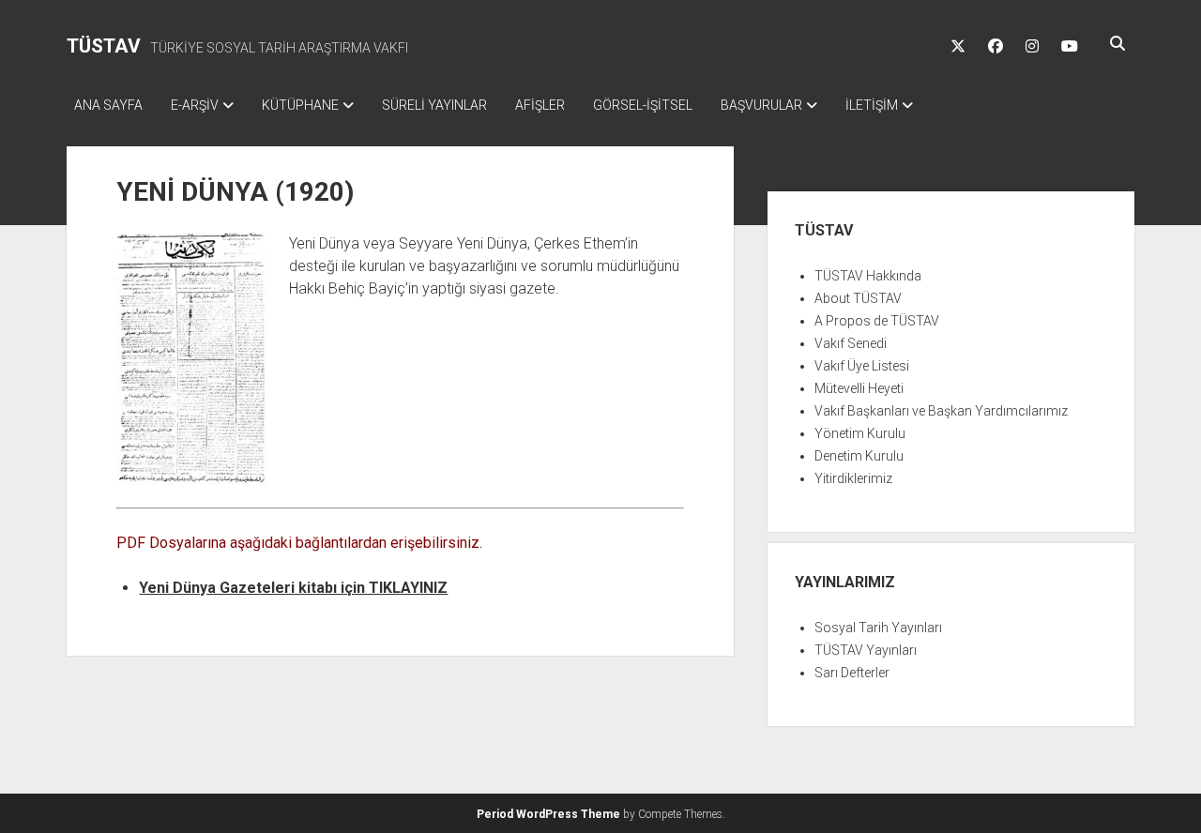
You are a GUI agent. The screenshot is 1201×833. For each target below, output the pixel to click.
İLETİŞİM (871, 105)
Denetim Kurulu (859, 455)
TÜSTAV (104, 46)
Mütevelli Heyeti (859, 388)
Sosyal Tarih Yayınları (878, 627)
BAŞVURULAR (761, 105)
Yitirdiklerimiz (853, 478)
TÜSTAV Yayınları (865, 650)
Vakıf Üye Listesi (861, 365)
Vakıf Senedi (850, 343)
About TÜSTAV (858, 298)
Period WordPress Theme (548, 814)
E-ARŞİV (195, 105)
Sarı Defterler (851, 672)
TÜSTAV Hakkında (867, 275)
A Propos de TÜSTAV (876, 320)
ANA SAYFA (108, 105)
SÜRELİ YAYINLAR (434, 105)
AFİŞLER (540, 105)
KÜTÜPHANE (300, 105)
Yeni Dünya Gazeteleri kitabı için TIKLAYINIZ (293, 588)
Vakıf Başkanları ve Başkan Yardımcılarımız (941, 410)
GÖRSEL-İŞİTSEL (642, 105)
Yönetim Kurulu (859, 433)
